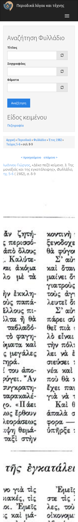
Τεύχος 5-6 (13, 144)
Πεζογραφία (15, 125)
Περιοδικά (24, 140)
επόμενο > (50, 157)
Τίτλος (12, 48)
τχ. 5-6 (8, 173)
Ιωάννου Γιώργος (16, 164)
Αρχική (10, 140)
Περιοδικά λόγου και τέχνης (40, 5)
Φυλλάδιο (39, 140)
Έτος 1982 (55, 140)
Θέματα (13, 80)
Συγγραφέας (16, 64)
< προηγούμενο (31, 157)
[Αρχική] (8, 6)
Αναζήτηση (18, 103)
